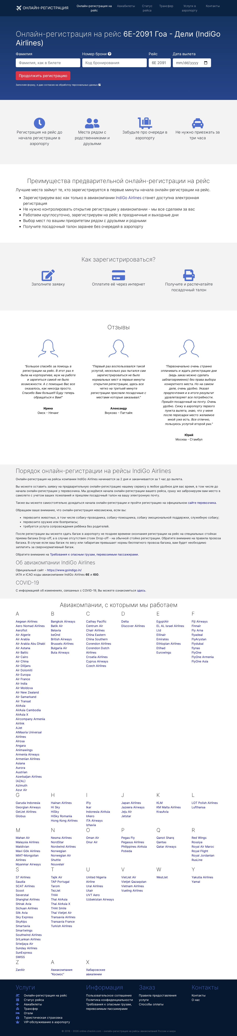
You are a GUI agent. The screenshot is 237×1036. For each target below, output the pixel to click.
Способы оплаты (151, 1004)
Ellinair (161, 635)
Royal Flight (200, 851)
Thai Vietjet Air (61, 912)
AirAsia (20, 705)
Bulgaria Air (59, 648)
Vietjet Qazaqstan (133, 881)
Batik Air (57, 626)
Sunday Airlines (26, 948)
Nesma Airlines (61, 838)
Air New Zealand (27, 692)
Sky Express (24, 917)
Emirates (162, 639)
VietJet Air (128, 877)
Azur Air (21, 790)
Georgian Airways (28, 807)
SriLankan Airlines (28, 939)
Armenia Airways (27, 754)
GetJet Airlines (26, 811)
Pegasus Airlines (132, 842)
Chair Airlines (95, 630)
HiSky (55, 811)
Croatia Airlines (97, 657)
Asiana (20, 763)
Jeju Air (126, 811)
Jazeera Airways (132, 807)
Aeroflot (21, 630)
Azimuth (21, 785)
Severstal (22, 895)
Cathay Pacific (96, 621)
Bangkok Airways (63, 621)
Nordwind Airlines (63, 846)
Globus (21, 816)
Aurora (20, 768)
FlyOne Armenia (203, 657)
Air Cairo (22, 657)
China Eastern (96, 635)
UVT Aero (93, 895)
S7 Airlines (23, 877)
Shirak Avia (23, 904)
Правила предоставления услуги (157, 998)
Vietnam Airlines (132, 886)
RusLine (197, 860)
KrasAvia (162, 811)
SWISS (20, 957)
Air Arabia (23, 639)
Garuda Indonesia (28, 803)
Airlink (20, 723)
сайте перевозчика (202, 503)
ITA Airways (94, 820)
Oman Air (92, 838)
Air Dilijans (23, 666)
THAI (54, 895)
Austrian (21, 772)
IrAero (90, 816)
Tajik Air (56, 877)
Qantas (161, 842)
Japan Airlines (131, 803)
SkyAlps (21, 921)
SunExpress (24, 952)
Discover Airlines (133, 626)
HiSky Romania (61, 816)
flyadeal (197, 635)
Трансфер (166, 6)
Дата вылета (184, 54)
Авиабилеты (126, 6)
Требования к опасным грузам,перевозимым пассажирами (109, 1006)
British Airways (61, 639)
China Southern (97, 639)
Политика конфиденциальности (109, 1000)
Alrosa (20, 741)
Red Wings (199, 838)
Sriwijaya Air (24, 944)
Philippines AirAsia (134, 846)
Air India (21, 683)
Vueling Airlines (132, 890)
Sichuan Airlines (27, 908)
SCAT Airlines (25, 886)
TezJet (55, 890)
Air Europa (23, 674)
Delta (125, 621)
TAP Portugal (60, 881)
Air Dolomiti (24, 670)
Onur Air (92, 842)
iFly (88, 803)
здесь (141, 590)
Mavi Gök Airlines (28, 851)
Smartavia (23, 926)
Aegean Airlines (26, 621)
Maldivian (22, 846)
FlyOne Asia (200, 661)
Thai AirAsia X (60, 904)
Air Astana (23, 648)
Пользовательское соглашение (109, 995)
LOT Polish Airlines (205, 803)
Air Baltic (22, 652)
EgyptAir (162, 621)
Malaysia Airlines (27, 842)
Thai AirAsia (59, 899)
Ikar (88, 807)
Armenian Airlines (28, 759)
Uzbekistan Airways (100, 899)
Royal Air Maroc (203, 846)
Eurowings (163, 652)
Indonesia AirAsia (98, 811)
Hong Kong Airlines (64, 820)
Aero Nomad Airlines (30, 626)
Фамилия (24, 54)
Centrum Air (94, 626)
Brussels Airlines (62, 643)
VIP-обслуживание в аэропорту (47, 1022)
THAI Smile (58, 908)
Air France (23, 679)
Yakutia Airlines (202, 877)
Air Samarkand (26, 697)
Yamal (196, 881)
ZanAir (20, 970)
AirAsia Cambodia (28, 710)
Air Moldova (24, 688)
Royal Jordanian (203, 855)
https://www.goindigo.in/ (64, 570)
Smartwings (24, 930)
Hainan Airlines (61, 803)
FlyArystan (199, 639)
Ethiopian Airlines (168, 643)
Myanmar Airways (28, 864)
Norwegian (58, 851)
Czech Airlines (96, 666)
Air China (22, 661)
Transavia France (63, 921)
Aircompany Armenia (30, 719)
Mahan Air (23, 838)
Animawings (24, 750)
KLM (159, 803)
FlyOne (196, 652)
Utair (89, 890)
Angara (21, 745)
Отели (28, 1013)
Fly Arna (197, 630)
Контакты (213, 6)
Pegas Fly (128, 838)
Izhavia (91, 825)
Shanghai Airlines (28, 899)
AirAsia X (22, 714)
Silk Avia (22, 912)
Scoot (20, 890)
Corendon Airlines (98, 643)
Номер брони (94, 54)
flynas (196, 648)
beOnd (55, 635)
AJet (19, 728)
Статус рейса (147, 8)
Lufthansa (198, 807)
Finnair (196, 626)
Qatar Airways (166, 846)
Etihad (160, 648)
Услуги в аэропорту (189, 8)
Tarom (55, 886)
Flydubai (197, 643)
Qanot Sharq (165, 838)
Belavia (56, 630)
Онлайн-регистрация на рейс (94, 8)
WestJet (162, 877)
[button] (109, 54)
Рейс (153, 54)
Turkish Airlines (61, 926)
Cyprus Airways (97, 661)
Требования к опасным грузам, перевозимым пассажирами (94, 554)
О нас (196, 1000)
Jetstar (126, 816)
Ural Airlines (94, 886)
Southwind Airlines (29, 935)
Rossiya (197, 842)
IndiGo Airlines (128, 197)
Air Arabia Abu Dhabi (30, 643)
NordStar (57, 842)
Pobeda (126, 851)
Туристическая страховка (43, 1017)
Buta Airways (60, 652)
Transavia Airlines (63, 917)
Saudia (20, 881)
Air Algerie (23, 635)
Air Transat (23, 701)
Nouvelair (57, 864)
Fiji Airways (200, 621)
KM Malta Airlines (168, 807)
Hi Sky (55, 807)
